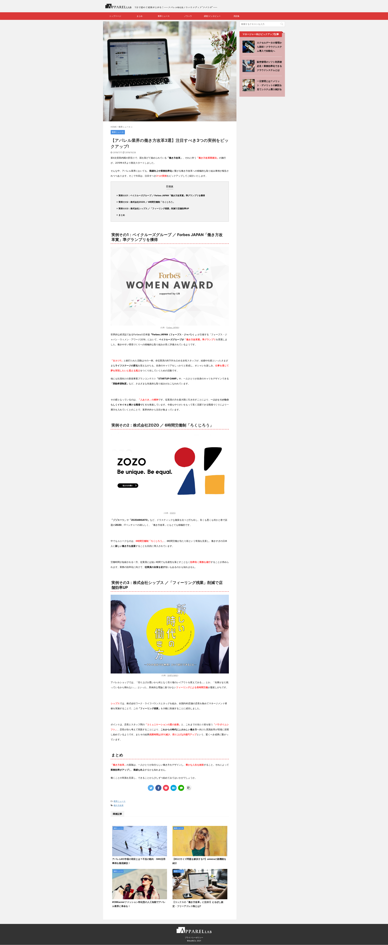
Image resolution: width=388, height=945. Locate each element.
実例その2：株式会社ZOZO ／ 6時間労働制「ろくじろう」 (147, 202)
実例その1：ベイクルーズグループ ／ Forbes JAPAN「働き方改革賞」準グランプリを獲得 (162, 195)
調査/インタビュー (212, 16)
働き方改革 (119, 805)
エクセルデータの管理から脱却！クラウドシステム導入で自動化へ (269, 46)
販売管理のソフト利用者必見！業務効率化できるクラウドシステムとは (269, 66)
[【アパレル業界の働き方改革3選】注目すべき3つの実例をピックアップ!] (174, 788)
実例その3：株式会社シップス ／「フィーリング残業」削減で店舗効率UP (154, 208)
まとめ (139, 16)
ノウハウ (188, 16)
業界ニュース (164, 16)
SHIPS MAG (172, 675)
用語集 (236, 16)
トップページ (115, 16)
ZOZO (172, 513)
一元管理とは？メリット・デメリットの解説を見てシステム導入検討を (269, 85)
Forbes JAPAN (172, 327)
